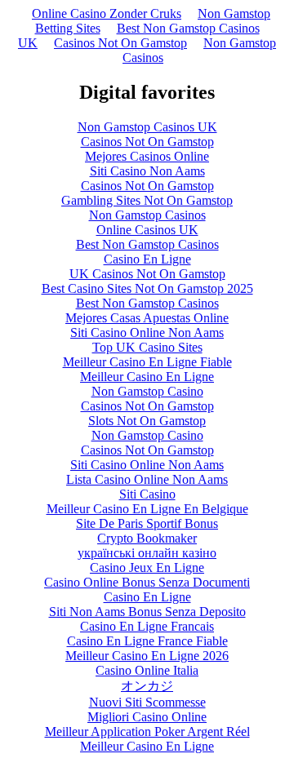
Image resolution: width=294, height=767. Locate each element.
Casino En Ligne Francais (147, 626)
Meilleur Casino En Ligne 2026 (147, 656)
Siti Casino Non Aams (147, 171)
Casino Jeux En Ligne (147, 567)
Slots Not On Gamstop (147, 421)
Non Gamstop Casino (147, 391)
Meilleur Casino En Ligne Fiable (147, 362)
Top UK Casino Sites (147, 347)
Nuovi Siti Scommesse (147, 702)
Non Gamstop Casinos (199, 50)
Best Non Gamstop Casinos (147, 244)
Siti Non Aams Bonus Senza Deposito (147, 611)
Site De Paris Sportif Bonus (147, 523)
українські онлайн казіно (147, 553)
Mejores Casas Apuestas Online (147, 318)
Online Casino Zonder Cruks (106, 13)
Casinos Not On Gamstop (120, 43)
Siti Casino (147, 494)
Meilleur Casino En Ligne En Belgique (147, 509)
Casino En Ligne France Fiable (147, 641)
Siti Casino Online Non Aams (147, 332)
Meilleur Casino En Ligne (147, 377)
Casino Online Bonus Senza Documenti (147, 582)
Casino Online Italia (147, 670)
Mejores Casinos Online (147, 156)
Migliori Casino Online (147, 717)
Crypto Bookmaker (147, 538)
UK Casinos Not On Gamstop (147, 274)
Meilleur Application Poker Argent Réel (147, 731)
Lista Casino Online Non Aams (147, 479)
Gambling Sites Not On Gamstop (147, 200)
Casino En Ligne (147, 259)
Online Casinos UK (147, 230)
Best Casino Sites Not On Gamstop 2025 (147, 288)
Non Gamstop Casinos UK (147, 127)
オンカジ (147, 686)
